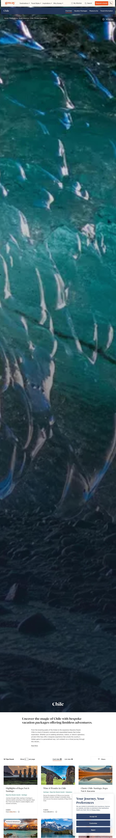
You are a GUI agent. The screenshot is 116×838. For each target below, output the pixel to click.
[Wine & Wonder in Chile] (58, 790)
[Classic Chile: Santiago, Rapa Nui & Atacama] (95, 790)
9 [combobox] (25, 759)
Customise (93, 823)
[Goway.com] (10, 3)
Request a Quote (101, 3)
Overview (68, 11)
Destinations (13, 18)
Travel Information (106, 11)
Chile (31, 18)
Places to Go (93, 11)
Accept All (93, 816)
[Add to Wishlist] (35, 768)
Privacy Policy (96, 810)
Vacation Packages (80, 11)
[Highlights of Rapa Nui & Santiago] (20, 790)
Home (6, 18)
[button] (108, 19)
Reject (93, 830)
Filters (103, 759)
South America (24, 18)
